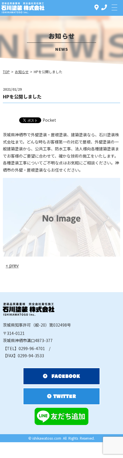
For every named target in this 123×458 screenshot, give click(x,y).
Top (6, 71)
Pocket (49, 120)
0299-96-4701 (24, 348)
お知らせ (22, 71)
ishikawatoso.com (46, 438)
